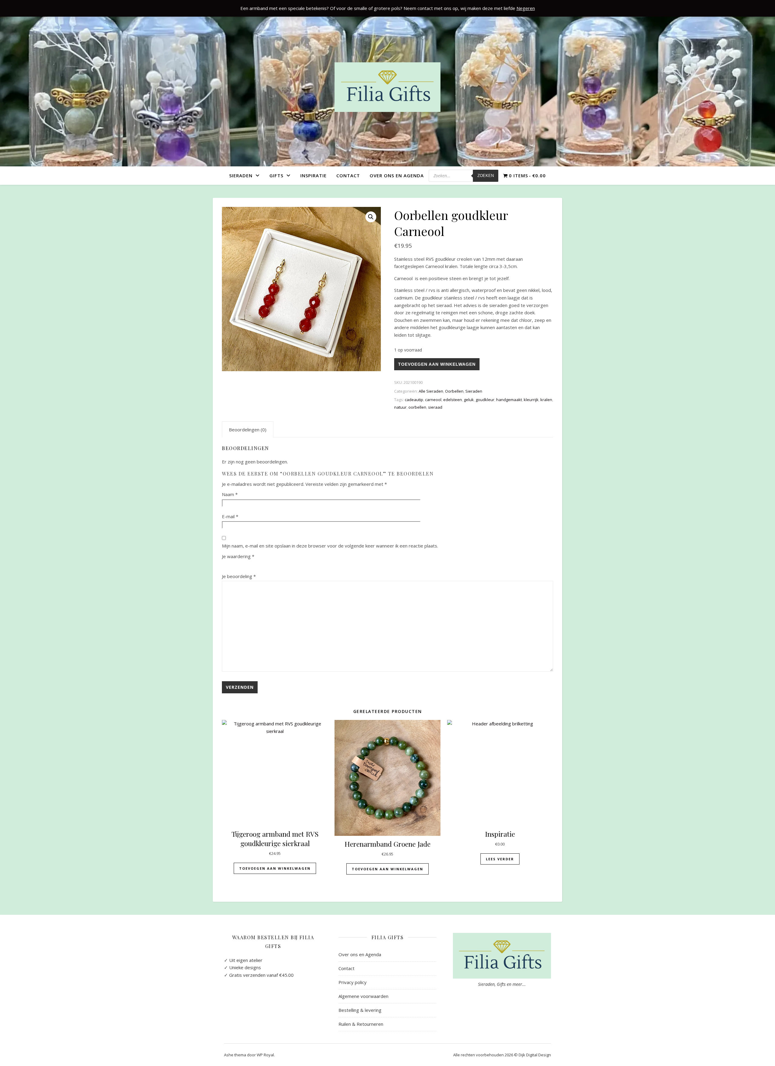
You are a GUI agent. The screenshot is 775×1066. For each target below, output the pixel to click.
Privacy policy (352, 982)
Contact (348, 175)
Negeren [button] (525, 8)
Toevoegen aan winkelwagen (437, 364)
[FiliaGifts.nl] (387, 87)
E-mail (230, 516)
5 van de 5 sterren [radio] (261, 564)
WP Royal (265, 1055)
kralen (546, 399)
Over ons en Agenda (397, 175)
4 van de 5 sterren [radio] (252, 564)
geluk (469, 399)
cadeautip (414, 399)
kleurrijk (531, 399)
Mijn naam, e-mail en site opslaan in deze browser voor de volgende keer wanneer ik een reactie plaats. (330, 546)
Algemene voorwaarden (363, 996)
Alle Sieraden (431, 391)
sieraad (435, 407)
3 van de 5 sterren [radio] (243, 564)
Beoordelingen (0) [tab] (247, 430)
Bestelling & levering (359, 1010)
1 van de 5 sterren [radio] (225, 564)
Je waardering (238, 556)
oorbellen (417, 407)
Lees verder (500, 859)
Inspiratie (313, 175)
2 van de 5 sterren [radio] (234, 564)
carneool (433, 399)
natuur (400, 407)
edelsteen (452, 399)
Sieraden (240, 175)
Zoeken (485, 175)
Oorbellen (454, 391)
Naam (230, 494)
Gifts (276, 175)
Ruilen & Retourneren (360, 1024)
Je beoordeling (239, 576)
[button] (370, 216)
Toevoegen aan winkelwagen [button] (275, 868)
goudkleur (485, 399)
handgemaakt (509, 399)
